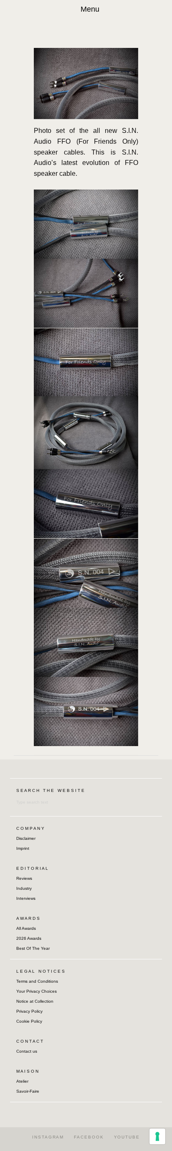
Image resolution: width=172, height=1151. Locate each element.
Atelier (22, 1081)
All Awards (26, 928)
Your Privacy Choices (36, 991)
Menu (90, 9)
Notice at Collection (34, 1001)
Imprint (22, 848)
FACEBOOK (89, 1137)
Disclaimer (25, 838)
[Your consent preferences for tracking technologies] (157, 1136)
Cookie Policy (29, 1021)
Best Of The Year (33, 948)
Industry (24, 888)
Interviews (25, 898)
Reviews (24, 878)
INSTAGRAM (48, 1137)
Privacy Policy (29, 1011)
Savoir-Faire (27, 1091)
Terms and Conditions (37, 981)
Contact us (26, 1051)
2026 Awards (28, 938)
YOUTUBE (127, 1137)
